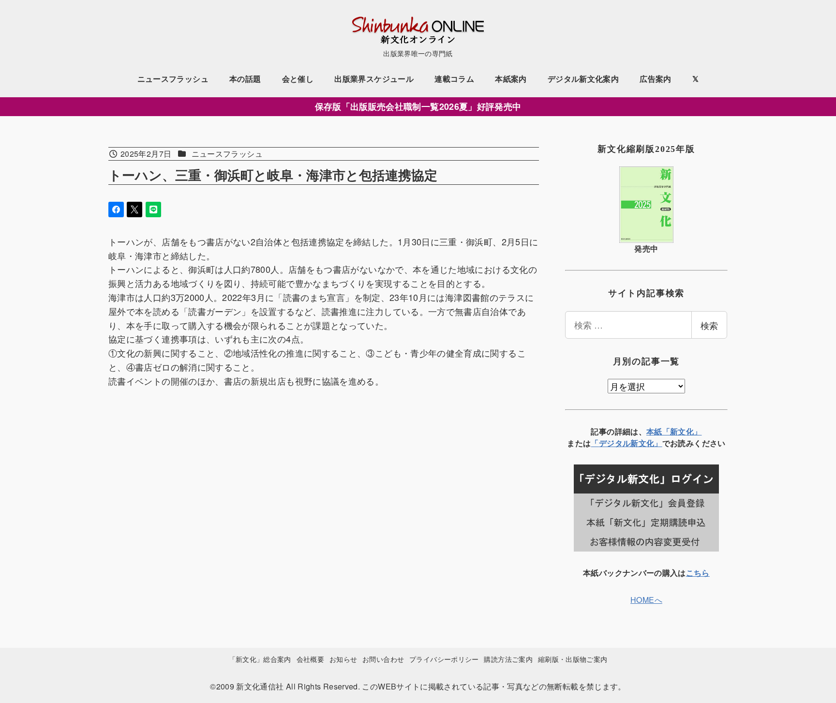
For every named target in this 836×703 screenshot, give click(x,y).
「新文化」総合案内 (260, 659)
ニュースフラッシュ (227, 153)
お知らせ (343, 659)
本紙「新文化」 (674, 431)
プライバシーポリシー (444, 659)
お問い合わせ (383, 659)
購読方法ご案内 (508, 659)
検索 (709, 325)
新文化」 (646, 443)
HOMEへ (646, 599)
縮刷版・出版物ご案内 (573, 659)
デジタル (614, 443)
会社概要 (310, 659)
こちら (698, 572)
